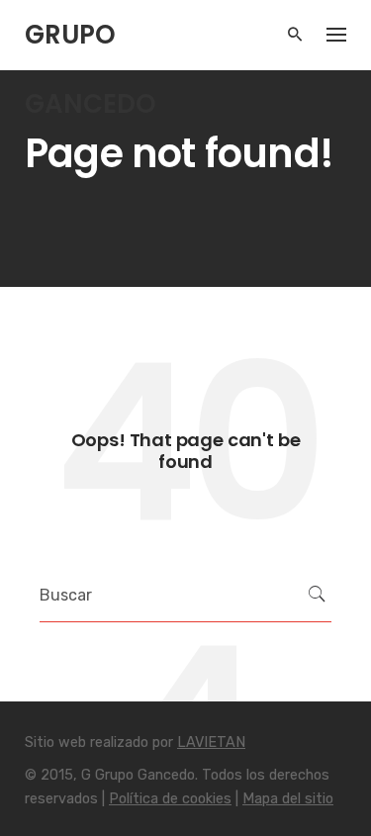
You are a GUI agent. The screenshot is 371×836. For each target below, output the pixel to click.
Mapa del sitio (287, 798)
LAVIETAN (211, 742)
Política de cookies (170, 798)
